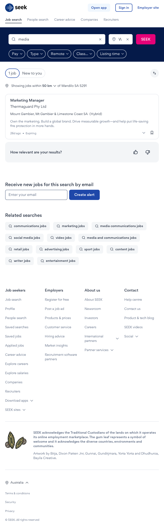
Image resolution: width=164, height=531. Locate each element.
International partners (94, 338)
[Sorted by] (154, 73)
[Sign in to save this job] (152, 132)
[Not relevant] (147, 152)
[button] (154, 73)
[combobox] (57, 39)
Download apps (16, 400)
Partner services (96, 350)
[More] (144, 133)
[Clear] (100, 39)
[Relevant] (135, 152)
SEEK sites (12, 410)
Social (128, 336)
